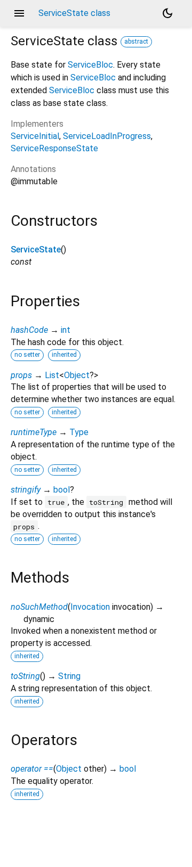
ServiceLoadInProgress (107, 136)
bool (61, 490)
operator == (32, 769)
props (21, 375)
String (69, 676)
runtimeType (34, 432)
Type (79, 432)
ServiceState (36, 249)
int (65, 330)
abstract (136, 41)
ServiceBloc (90, 65)
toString (25, 676)
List (52, 375)
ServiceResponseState (54, 148)
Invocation (90, 607)
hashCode (29, 330)
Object (77, 375)
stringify (26, 490)
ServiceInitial (35, 136)
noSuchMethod (39, 607)
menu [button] (19, 13)
